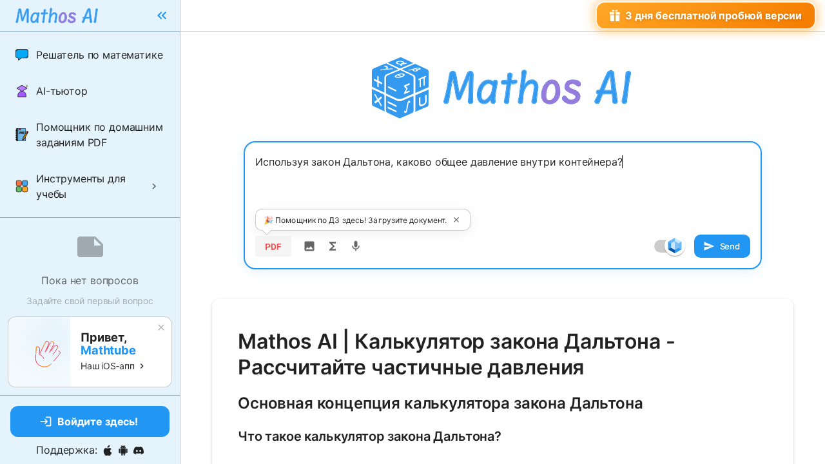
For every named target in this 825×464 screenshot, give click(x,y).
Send (730, 246)
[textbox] (502, 185)
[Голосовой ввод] (355, 246)
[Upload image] (309, 246)
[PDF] (273, 246)
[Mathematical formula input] (332, 246)
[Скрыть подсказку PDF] (456, 220)
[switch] (675, 245)
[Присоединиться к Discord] (138, 450)
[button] (90, 55)
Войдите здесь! (97, 421)
